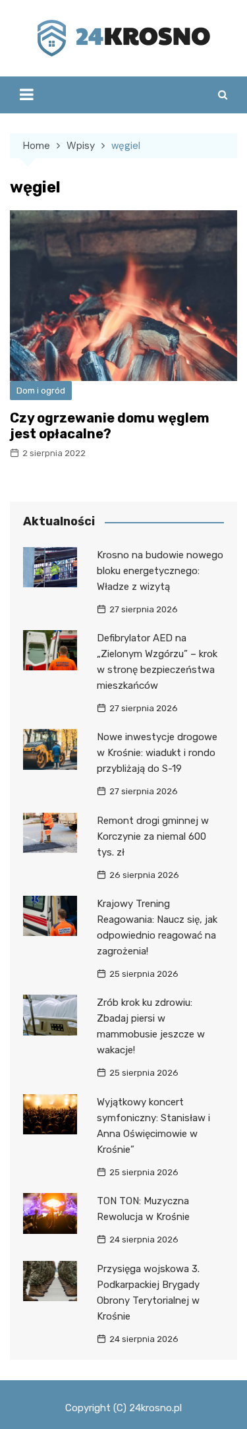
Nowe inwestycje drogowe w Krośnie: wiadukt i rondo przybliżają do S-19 (157, 752)
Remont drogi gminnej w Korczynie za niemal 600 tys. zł (153, 836)
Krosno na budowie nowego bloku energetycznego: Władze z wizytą (160, 571)
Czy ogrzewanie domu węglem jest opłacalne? (109, 426)
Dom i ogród (40, 390)
